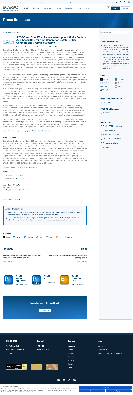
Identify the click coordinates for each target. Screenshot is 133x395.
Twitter (20, 176)
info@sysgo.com (43, 350)
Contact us (45, 310)
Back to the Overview (12, 32)
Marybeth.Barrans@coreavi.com (17, 190)
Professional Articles (110, 143)
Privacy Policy (29, 391)
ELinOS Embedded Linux (112, 134)
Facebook (30, 237)
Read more (6, 261)
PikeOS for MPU (109, 130)
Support (125, 8)
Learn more (23, 284)
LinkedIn (21, 178)
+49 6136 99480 (43, 346)
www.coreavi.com (30, 167)
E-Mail (51, 237)
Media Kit (106, 113)
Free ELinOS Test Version (112, 139)
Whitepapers (107, 147)
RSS (60, 237)
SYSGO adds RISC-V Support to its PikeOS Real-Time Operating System (68, 257)
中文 (129, 2)
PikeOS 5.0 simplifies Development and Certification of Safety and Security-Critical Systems (22, 257)
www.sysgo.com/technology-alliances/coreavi (36, 131)
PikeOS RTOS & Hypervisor (113, 126)
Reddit (41, 237)
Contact (115, 8)
